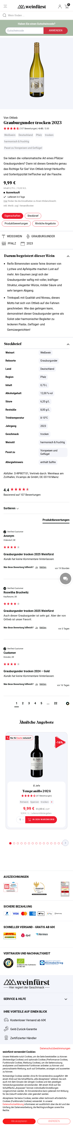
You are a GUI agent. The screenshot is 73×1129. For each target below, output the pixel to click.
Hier (5, 201)
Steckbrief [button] (32, 216)
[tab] (56, 520)
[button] (66, 6)
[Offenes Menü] (5, 6)
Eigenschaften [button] (12, 216)
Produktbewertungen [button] (16, 223)
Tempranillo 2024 (36, 791)
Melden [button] (43, 567)
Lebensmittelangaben (41, 813)
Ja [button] (36, 567)
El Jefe (36, 786)
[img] (36, 129)
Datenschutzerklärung (13, 1104)
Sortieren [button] (10, 508)
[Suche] (4, 15)
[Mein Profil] (60, 7)
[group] (36, 490)
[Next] (65, 843)
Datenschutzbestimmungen (55, 1048)
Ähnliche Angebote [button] (45, 223)
